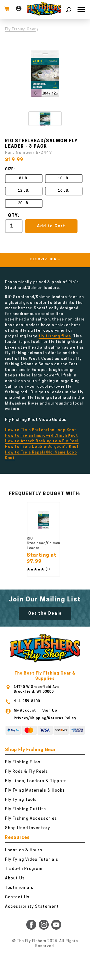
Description (43, 259)
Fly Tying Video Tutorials (31, 860)
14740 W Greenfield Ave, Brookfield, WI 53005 (37, 689)
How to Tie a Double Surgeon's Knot (42, 447)
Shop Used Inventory (27, 828)
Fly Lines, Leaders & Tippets (36, 781)
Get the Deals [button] (45, 613)
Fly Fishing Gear (20, 29)
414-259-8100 (27, 701)
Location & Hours (23, 850)
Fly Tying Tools (21, 800)
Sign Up (49, 711)
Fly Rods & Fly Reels (26, 772)
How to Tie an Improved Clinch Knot (41, 436)
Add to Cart (51, 226)
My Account (25, 711)
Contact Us (17, 897)
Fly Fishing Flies (22, 762)
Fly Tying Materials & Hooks (35, 791)
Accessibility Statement (32, 907)
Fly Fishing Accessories (31, 819)
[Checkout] (6, 9)
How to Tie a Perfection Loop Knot (40, 430)
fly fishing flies (55, 336)
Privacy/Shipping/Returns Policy (45, 718)
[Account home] (19, 9)
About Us (15, 878)
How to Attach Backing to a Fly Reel (42, 441)
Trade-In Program (24, 869)
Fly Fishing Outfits (25, 809)
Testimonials (19, 888)
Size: (10, 169)
